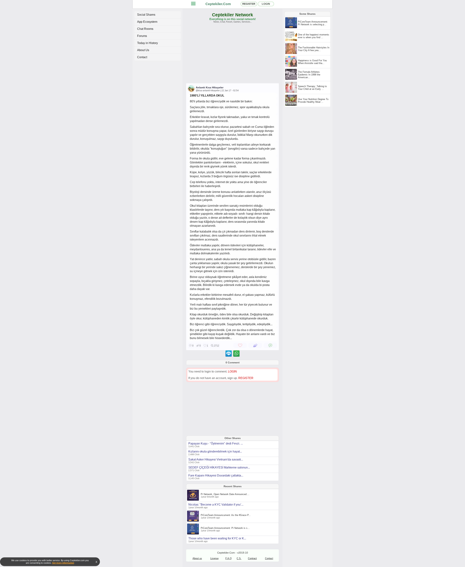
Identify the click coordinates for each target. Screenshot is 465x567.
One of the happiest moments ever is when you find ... (313, 36)
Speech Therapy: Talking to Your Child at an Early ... (312, 87)
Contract (252, 558)
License (214, 558)
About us (197, 558)
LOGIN (266, 3)
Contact (142, 57)
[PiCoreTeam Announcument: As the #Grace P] (193, 521)
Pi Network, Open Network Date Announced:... (225, 494)
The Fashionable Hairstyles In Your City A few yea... (313, 49)
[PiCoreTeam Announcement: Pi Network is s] (193, 533)
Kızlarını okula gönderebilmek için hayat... (215, 451)
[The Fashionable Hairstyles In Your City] (291, 53)
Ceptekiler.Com (218, 4)
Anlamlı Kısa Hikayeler (209, 87)
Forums (142, 35)
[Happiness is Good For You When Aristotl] (291, 66)
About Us (143, 50)
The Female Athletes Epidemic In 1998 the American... (309, 75)
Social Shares (146, 14)
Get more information (63, 563)
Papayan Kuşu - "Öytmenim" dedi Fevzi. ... (215, 443)
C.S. (239, 558)
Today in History (147, 43)
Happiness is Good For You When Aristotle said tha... (312, 62)
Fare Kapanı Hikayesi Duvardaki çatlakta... (215, 475)
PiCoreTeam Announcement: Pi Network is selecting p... (313, 23)
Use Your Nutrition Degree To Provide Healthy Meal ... (313, 100)
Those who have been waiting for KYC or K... (217, 538)
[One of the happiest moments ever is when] (291, 40)
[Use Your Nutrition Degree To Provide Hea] (291, 105)
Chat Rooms (145, 28)
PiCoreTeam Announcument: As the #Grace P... (226, 515)
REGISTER (248, 3)
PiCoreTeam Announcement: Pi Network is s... (225, 528)
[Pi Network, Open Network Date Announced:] (193, 500)
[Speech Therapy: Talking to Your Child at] (291, 92)
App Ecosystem (147, 21)
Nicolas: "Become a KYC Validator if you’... (215, 504)
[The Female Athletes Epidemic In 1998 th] (291, 79)
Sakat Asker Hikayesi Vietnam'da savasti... (215, 459)
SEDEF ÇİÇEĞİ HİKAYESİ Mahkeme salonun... (219, 467)
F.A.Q (228, 558)
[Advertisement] (232, 54)
